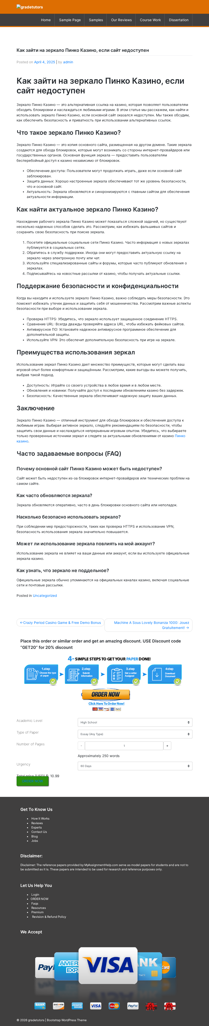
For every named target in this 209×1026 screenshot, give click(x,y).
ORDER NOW (32, 781)
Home (46, 20)
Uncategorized (45, 596)
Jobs (34, 841)
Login (35, 894)
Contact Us (39, 832)
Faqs (34, 903)
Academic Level (29, 721)
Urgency (23, 764)
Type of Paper (28, 732)
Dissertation (179, 20)
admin (68, 62)
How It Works (40, 818)
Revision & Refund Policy (49, 917)
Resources (38, 908)
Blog (34, 836)
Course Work (150, 20)
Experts (36, 827)
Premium (37, 912)
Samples (96, 20)
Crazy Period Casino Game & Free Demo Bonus (62, 623)
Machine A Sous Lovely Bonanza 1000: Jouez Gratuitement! (151, 625)
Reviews (37, 823)
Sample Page (70, 20)
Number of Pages (31, 744)
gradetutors (36, 1020)
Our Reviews (121, 20)
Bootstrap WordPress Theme (67, 1020)
